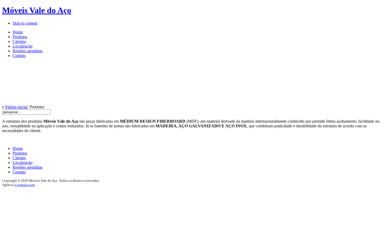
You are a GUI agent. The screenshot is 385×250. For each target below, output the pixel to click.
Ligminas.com (25, 185)
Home (18, 148)
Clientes (19, 158)
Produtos (20, 153)
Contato (19, 172)
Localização (22, 162)
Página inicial (16, 107)
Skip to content (25, 23)
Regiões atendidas (27, 167)
